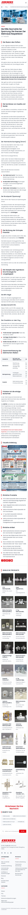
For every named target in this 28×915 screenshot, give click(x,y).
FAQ (2, 893)
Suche (22, 831)
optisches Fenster (7, 824)
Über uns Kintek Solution (5, 862)
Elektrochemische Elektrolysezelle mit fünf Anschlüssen (7, 610)
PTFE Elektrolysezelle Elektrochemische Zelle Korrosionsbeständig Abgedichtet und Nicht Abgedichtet (14, 500)
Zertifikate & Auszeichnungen (5, 872)
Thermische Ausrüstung (18, 865)
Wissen (3, 891)
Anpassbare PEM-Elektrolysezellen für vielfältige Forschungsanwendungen (7, 724)
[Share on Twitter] (7, 560)
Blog (2, 878)
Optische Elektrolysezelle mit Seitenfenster (7, 702)
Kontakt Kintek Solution (5, 881)
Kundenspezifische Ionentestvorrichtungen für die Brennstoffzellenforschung (7, 770)
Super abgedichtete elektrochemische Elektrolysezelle (20, 588)
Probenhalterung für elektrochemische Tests (20, 770)
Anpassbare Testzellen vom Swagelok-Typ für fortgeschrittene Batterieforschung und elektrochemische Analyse (20, 793)
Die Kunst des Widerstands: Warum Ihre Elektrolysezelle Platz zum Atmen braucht (14, 537)
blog (6, 7)
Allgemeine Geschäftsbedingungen (7, 901)
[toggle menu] (26, 3)
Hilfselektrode (21, 821)
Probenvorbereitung (20, 862)
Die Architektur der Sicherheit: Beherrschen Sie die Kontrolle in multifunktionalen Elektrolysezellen (13, 548)
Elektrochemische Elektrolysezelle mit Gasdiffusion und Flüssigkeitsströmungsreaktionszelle (7, 633)
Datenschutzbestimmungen (7, 898)
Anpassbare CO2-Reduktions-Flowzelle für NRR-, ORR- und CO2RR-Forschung (7, 793)
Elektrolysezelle (6, 816)
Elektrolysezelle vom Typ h (9, 821)
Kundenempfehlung (6, 865)
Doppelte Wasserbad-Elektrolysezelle (6, 679)
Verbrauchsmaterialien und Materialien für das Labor (21, 869)
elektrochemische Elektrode (9, 818)
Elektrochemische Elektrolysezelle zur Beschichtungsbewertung (21, 633)
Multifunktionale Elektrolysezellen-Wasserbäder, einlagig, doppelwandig (6, 747)
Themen (3, 896)
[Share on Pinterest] (9, 560)
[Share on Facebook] (2, 560)
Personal (3, 876)
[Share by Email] (12, 560)
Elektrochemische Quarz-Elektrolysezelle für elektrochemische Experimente (21, 702)
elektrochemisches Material (19, 816)
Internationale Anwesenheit (5, 868)
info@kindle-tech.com (10, 845)
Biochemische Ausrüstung (19, 874)
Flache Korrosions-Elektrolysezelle (21, 656)
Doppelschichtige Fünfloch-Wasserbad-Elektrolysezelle (7, 656)
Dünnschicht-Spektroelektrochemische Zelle (21, 747)
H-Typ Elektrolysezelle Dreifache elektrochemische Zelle (20, 610)
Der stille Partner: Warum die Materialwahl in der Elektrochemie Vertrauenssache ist (13, 554)
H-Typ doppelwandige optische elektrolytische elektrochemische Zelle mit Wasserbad (20, 679)
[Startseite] (1, 7)
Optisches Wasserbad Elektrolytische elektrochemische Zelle (20, 724)
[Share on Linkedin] (5, 560)
